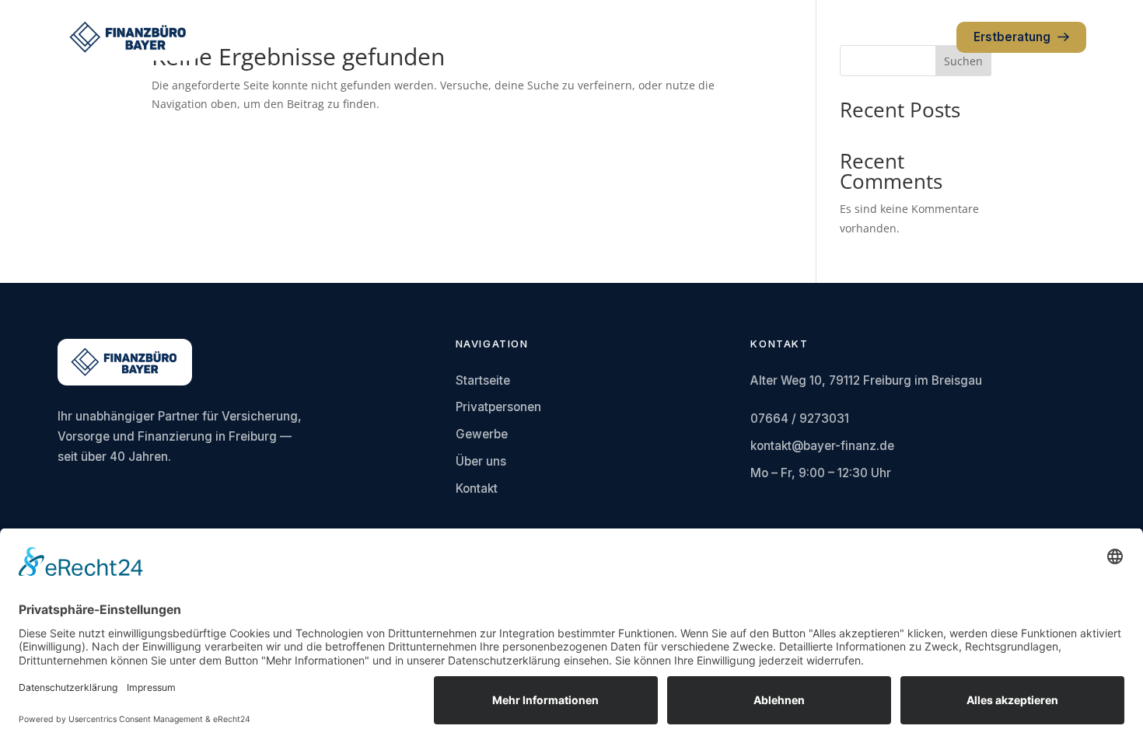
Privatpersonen (498, 406)
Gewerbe (482, 434)
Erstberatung (1011, 37)
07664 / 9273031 (799, 418)
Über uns (481, 461)
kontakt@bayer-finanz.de (822, 445)
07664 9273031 (896, 37)
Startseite (483, 380)
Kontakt (477, 488)
